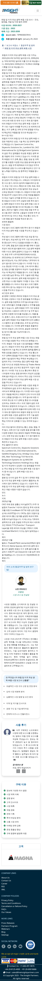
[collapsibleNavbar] (38, 11)
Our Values (6, 912)
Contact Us (6, 880)
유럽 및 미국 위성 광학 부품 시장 (18, 48)
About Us (5, 877)
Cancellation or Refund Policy (14, 906)
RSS (3, 886)
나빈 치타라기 (21, 589)
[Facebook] (4, 948)
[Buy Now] (31, 2)
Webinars (5, 929)
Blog (3, 932)
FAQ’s (3, 909)
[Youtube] (21, 948)
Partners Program (9, 926)
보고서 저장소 (12, 45)
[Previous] (17, 771)
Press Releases (7, 923)
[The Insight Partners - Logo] (11, 11)
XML (3, 889)
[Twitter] (10, 948)
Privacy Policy (7, 900)
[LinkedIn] (15, 948)
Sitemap (5, 935)
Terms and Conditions (11, 903)
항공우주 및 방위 (28, 45)
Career (4, 883)
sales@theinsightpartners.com (25, 972)
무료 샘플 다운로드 (9, 3)
